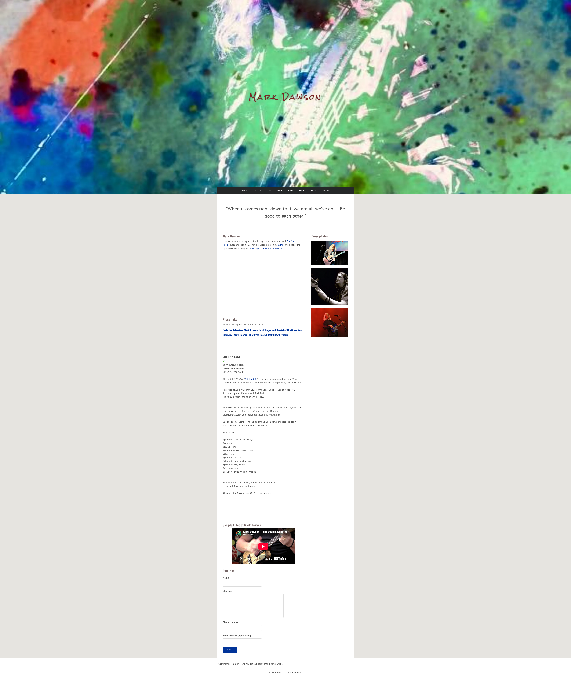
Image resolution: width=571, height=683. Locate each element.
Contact (325, 190)
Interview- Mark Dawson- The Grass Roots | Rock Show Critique (255, 335)
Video (313, 190)
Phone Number (230, 622)
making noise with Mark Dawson (266, 248)
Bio (269, 190)
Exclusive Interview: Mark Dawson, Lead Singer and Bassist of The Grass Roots (263, 330)
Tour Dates (258, 190)
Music (279, 190)
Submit (230, 649)
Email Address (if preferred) (237, 635)
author (280, 244)
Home (244, 190)
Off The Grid (251, 378)
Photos (302, 190)
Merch (290, 190)
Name (226, 577)
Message (227, 591)
